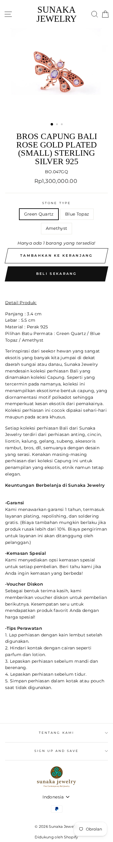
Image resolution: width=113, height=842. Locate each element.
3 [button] (62, 124)
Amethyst (56, 228)
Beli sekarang (56, 273)
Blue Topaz (77, 214)
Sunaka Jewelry (56, 14)
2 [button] (57, 124)
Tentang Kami (56, 733)
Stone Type (56, 203)
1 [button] (52, 124)
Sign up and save (56, 751)
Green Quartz (39, 214)
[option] (56, 73)
